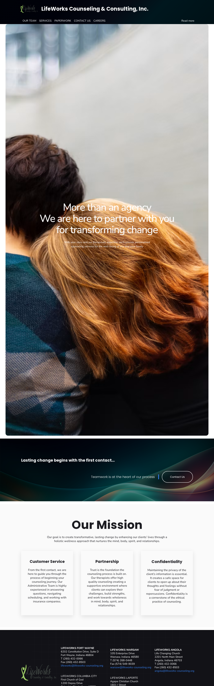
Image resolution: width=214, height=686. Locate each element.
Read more (187, 20)
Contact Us (177, 477)
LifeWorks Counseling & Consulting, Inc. (94, 9)
